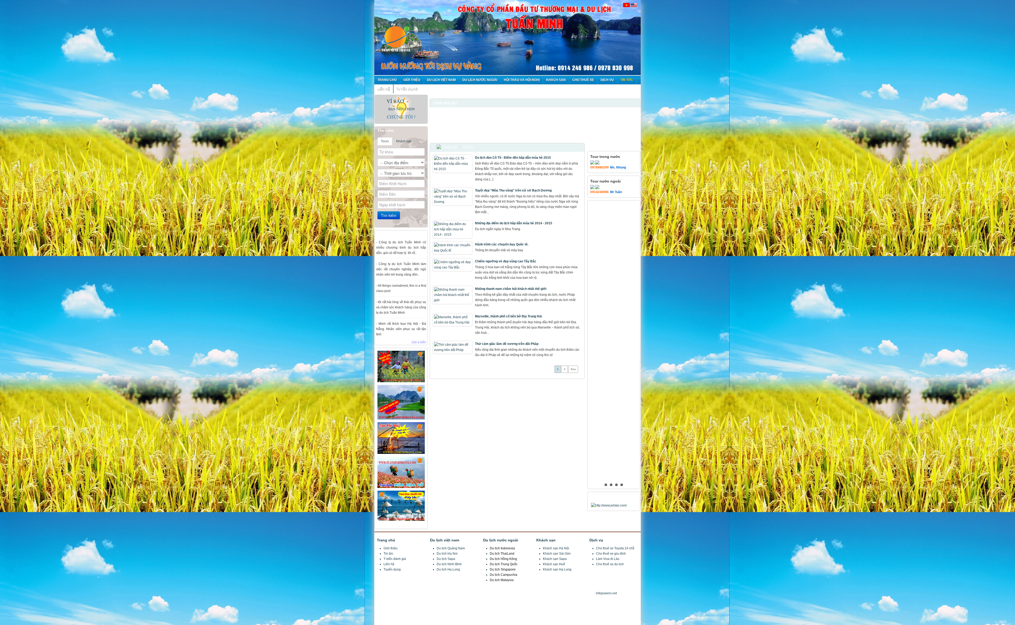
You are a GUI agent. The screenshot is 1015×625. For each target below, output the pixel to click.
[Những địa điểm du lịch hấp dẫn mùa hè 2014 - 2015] (453, 229)
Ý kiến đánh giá (395, 559)
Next (633, 94)
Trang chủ (387, 80)
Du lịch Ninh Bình (449, 564)
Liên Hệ (383, 89)
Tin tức (626, 80)
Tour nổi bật (445, 103)
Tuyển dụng (407, 89)
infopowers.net (606, 593)
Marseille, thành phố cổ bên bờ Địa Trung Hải (508, 316)
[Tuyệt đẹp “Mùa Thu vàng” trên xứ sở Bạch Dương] (453, 196)
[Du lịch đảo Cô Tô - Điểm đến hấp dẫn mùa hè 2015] (453, 163)
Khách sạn (556, 80)
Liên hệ (389, 564)
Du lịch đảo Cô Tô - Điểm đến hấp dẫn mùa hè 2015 (513, 157)
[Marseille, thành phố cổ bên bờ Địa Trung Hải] (453, 319)
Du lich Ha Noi (447, 553)
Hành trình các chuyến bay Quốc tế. (501, 244)
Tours (385, 141)
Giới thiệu (411, 80)
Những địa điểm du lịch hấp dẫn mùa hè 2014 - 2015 (513, 223)
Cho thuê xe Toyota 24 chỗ (615, 548)
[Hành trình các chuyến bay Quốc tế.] (453, 247)
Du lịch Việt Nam (441, 80)
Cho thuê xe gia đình (611, 553)
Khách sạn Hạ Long (557, 569)
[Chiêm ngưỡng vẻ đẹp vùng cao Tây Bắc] (453, 264)
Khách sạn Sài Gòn (557, 553)
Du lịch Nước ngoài (479, 80)
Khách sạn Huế (554, 564)
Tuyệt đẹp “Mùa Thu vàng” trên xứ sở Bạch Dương (513, 190)
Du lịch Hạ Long (448, 569)
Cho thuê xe (583, 80)
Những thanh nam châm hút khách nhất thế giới (510, 289)
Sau (573, 369)
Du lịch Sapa (446, 559)
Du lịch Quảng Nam (451, 548)
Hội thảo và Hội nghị (521, 80)
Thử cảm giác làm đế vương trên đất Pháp (506, 344)
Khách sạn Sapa (555, 559)
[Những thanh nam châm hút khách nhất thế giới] (453, 295)
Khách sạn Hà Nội (556, 548)
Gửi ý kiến (419, 342)
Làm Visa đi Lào (607, 559)
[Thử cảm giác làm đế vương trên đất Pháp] (453, 347)
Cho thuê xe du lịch (610, 564)
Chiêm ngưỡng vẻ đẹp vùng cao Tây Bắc (505, 261)
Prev (436, 94)
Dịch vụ (607, 80)
